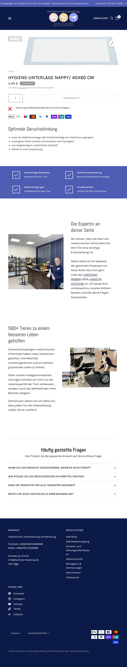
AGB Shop (71, 536)
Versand (22, 88)
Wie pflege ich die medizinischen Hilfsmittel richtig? (46, 476)
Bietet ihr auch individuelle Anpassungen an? (40, 493)
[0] (116, 18)
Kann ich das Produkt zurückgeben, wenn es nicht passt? (49, 467)
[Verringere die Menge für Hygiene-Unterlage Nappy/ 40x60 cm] (10, 98)
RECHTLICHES (74, 530)
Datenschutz (73, 572)
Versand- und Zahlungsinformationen (78, 550)
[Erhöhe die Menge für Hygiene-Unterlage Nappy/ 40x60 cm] (20, 98)
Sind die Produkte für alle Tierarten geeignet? (41, 485)
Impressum (72, 577)
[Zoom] (112, 43)
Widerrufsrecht (74, 559)
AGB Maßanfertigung (77, 541)
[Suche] (111, 18)
